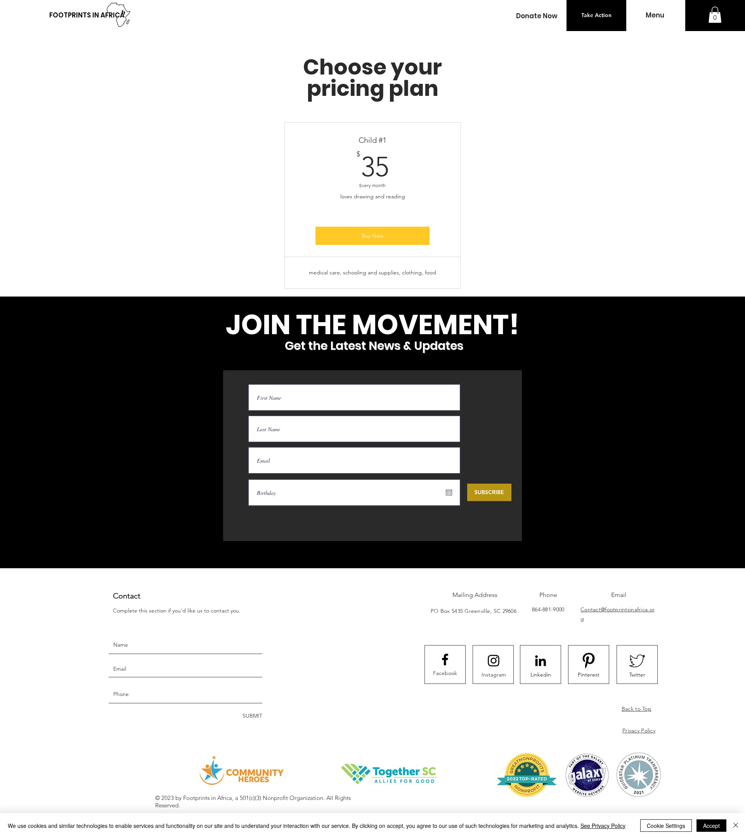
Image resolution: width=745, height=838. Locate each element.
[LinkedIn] (540, 660)
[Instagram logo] (493, 660)
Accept (711, 825)
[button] (537, 16)
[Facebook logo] (445, 659)
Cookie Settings (666, 825)
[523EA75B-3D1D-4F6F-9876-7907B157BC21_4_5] (637, 660)
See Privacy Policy (602, 825)
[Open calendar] (449, 492)
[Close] (735, 825)
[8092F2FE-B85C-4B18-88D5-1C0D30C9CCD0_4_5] (588, 660)
